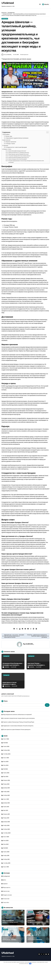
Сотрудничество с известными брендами (16, 147)
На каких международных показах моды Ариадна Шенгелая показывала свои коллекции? (26, 161)
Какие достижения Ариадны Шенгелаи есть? (19, 157)
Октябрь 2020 (6, 829)
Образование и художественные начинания (17, 138)
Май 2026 (5, 742)
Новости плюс (6, 891)
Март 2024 (5, 776)
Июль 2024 (5, 761)
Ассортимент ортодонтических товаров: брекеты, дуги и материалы (19, 718)
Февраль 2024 (6, 780)
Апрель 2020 (6, 851)
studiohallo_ (29, 644)
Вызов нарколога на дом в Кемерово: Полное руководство (16, 729)
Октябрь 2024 (6, 750)
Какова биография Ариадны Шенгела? (17, 151)
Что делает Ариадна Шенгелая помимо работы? (19, 155)
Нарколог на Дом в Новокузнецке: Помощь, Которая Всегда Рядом (18, 722)
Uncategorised (4, 18)
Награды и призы (10, 143)
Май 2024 (5, 769)
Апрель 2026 (6, 746)
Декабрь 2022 (6, 802)
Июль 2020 (5, 840)
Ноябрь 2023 (6, 791)
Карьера (5, 145)
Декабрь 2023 (6, 787)
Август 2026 (6, 739)
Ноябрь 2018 (6, 855)
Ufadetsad (7, 2)
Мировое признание (11, 141)
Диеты (4, 880)
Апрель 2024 (6, 772)
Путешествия (6, 898)
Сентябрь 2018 (6, 863)
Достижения (6, 140)
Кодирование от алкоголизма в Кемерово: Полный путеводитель (18, 725)
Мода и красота (6, 887)
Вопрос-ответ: (7, 149)
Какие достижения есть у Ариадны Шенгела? (19, 152)
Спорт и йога (6, 902)
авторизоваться (25, 696)
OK (30, 963)
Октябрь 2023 (6, 795)
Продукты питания (7, 895)
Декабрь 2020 (6, 821)
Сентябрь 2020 (6, 833)
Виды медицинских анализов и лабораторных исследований (17, 714)
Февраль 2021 (6, 814)
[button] (46, 132)
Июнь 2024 (5, 765)
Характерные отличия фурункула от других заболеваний (9, 684)
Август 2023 (6, 799)
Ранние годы (8, 136)
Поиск (6, 701)
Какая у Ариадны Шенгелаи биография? (18, 159)
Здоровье (5, 883)
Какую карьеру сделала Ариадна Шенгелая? (19, 154)
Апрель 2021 (6, 806)
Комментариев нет (24, 54)
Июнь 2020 (5, 844)
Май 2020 (5, 848)
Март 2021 (5, 810)
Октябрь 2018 (6, 859)
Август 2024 (6, 757)
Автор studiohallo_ (8, 54)
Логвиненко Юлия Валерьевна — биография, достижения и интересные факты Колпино (12, 665)
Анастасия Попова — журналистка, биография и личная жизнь (35, 665)
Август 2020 (6, 836)
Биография (6, 134)
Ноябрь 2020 (6, 825)
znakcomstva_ (7, 686)
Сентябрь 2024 (6, 754)
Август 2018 (6, 866)
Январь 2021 (6, 817)
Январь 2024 (6, 784)
